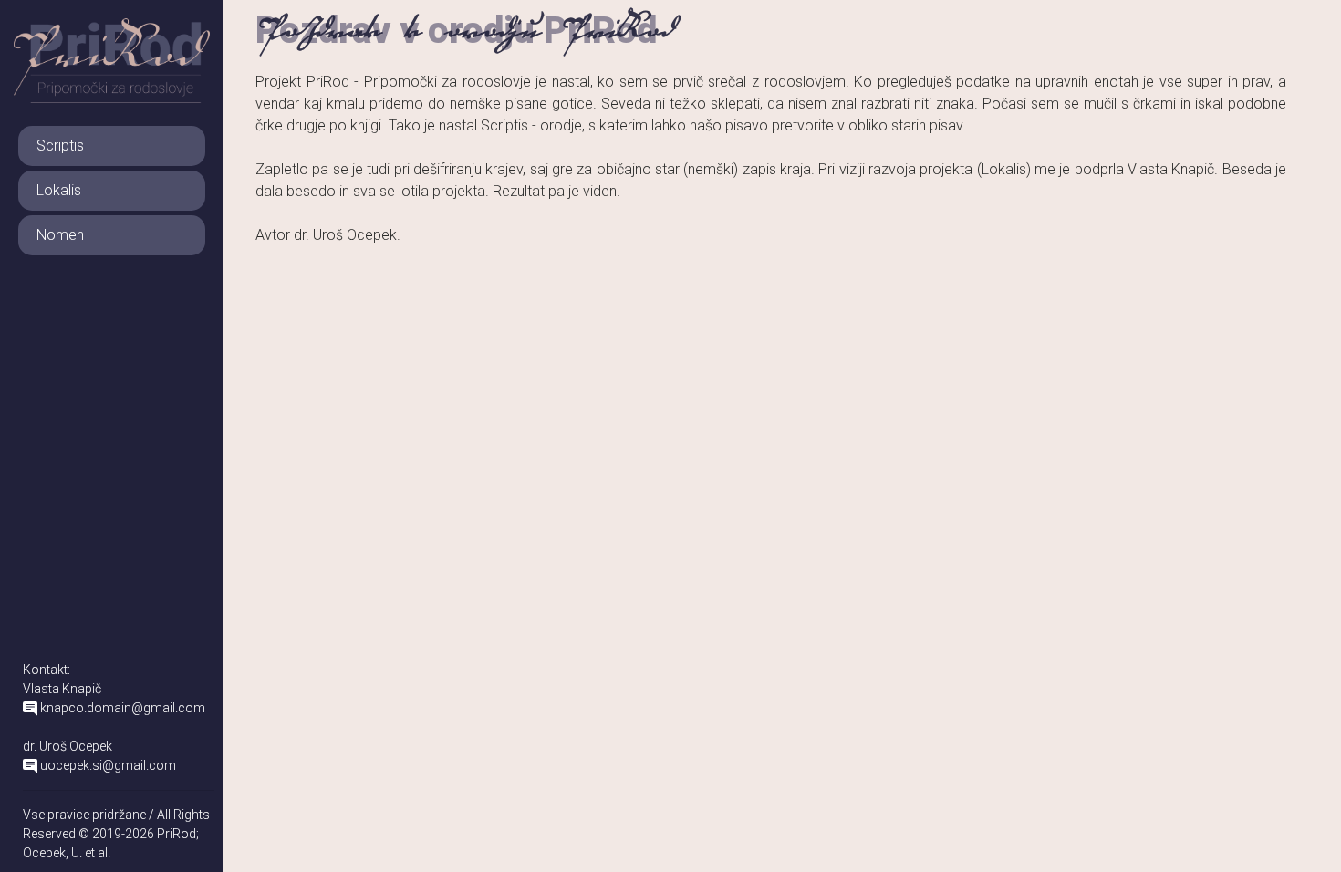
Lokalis (58, 190)
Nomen (60, 235)
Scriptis (60, 145)
